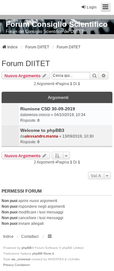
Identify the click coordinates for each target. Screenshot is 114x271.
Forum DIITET (26, 63)
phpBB (27, 247)
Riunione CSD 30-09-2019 (47, 108)
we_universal (20, 259)
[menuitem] (8, 265)
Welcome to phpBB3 (42, 130)
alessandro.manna (41, 136)
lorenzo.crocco (37, 115)
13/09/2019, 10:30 (78, 136)
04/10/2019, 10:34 (70, 115)
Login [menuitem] (92, 7)
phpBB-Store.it (43, 253)
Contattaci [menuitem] (30, 236)
